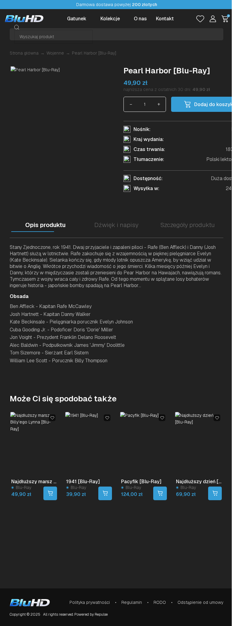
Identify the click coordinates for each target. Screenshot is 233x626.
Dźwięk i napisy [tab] (116, 225)
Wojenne (55, 53)
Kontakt (165, 18)
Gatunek (76, 18)
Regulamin (131, 602)
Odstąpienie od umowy (200, 602)
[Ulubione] (200, 18)
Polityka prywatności (89, 602)
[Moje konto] (213, 18)
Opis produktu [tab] (45, 225)
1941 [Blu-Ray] (83, 481)
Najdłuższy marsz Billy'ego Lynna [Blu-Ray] (34, 481)
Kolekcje (110, 18)
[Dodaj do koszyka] (50, 493)
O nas (140, 18)
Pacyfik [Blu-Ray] (141, 481)
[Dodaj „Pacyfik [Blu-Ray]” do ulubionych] (162, 417)
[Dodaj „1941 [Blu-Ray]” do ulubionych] (107, 417)
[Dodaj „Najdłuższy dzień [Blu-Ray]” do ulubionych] (217, 417)
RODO (160, 602)
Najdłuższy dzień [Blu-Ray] (199, 481)
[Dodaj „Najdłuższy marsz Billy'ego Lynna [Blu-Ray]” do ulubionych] (52, 417)
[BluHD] (24, 18)
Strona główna (24, 53)
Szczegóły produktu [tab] (187, 225)
